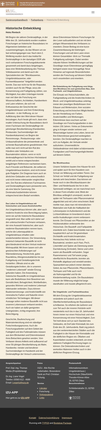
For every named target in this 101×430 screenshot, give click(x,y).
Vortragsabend (46, 394)
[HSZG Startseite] (74, 397)
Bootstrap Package (62, 423)
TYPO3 (45, 423)
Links (41, 398)
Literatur (43, 388)
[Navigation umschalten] (93, 12)
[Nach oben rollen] (95, 424)
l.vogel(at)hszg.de (20, 383)
